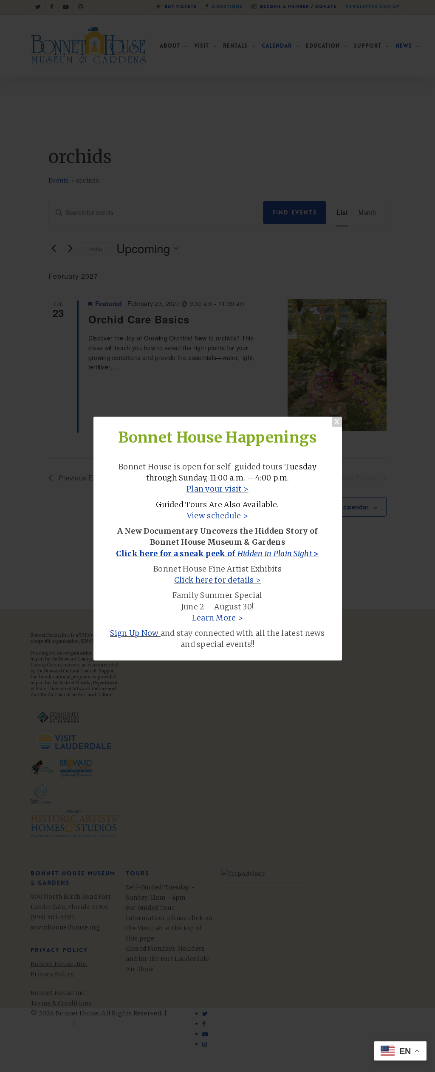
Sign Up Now (134, 633)
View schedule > (218, 515)
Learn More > (217, 618)
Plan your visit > (217, 489)
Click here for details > (217, 580)
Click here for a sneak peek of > (217, 553)
